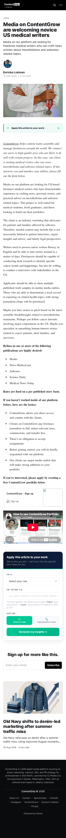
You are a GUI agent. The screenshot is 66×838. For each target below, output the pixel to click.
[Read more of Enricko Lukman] (7, 63)
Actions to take (19, 620)
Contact (26, 798)
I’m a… (10, 574)
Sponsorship (40, 798)
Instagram (16, 802)
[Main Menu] (60, 5)
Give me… (12, 613)
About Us (14, 798)
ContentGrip (28, 791)
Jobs (6, 17)
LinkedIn (54, 798)
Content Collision (50, 802)
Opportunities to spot (46, 620)
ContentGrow (11, 143)
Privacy (34, 806)
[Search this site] (54, 5)
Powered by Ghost (33, 813)
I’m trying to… (15, 589)
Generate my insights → (33, 631)
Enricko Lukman (14, 72)
